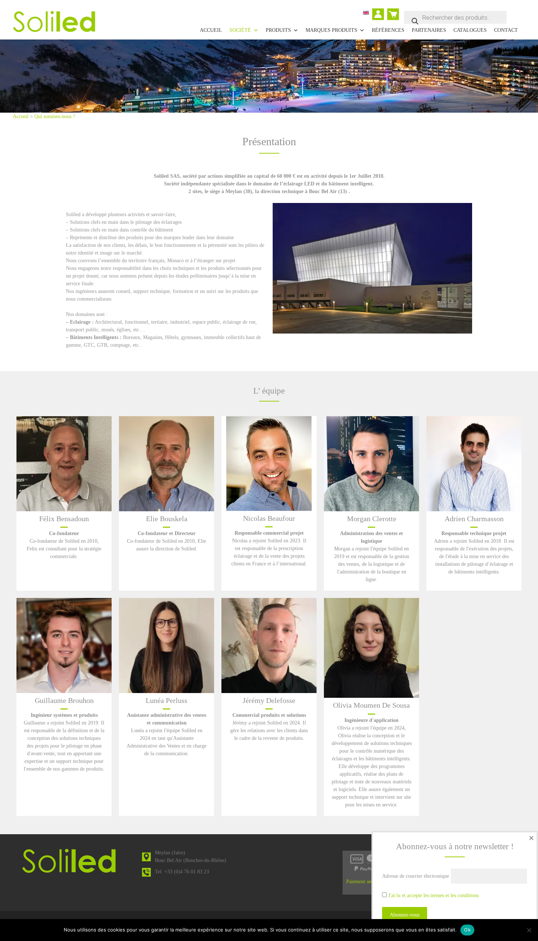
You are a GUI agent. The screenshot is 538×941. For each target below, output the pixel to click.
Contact (506, 30)
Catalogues (470, 30)
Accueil (211, 30)
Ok (467, 930)
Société (240, 30)
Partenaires (429, 30)
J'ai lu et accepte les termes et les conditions (433, 895)
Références (388, 30)
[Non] (529, 930)
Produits (278, 30)
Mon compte (379, 15)
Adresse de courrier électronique (415, 876)
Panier (393, 11)
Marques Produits (331, 30)
